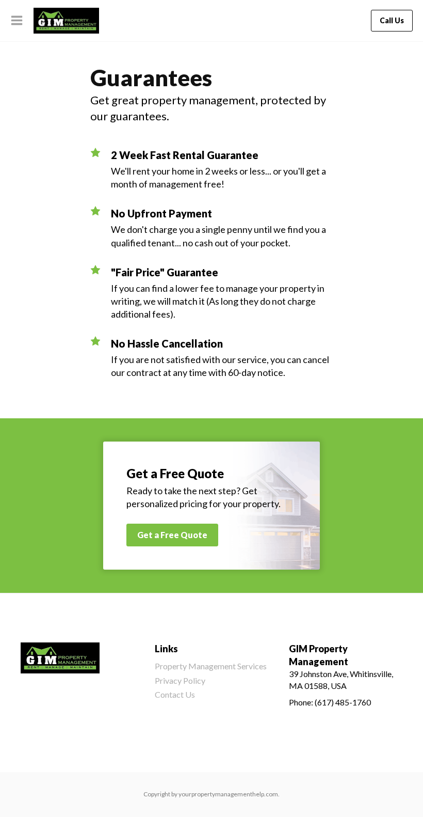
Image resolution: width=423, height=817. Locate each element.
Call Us (392, 20)
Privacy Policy (180, 680)
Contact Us (175, 694)
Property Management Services (211, 666)
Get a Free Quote (172, 535)
